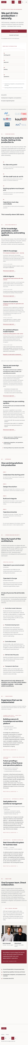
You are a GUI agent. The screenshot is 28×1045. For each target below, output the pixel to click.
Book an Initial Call (14, 31)
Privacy (7, 1034)
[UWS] (3, 2)
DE (23, 2)
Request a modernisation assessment (12, 354)
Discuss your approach (9, 270)
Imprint (2, 1034)
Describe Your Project (14, 35)
